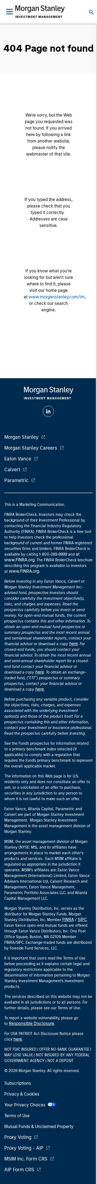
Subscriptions (17, 1083)
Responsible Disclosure (31, 1023)
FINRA (68, 919)
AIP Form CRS (19, 1170)
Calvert (12, 470)
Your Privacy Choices (26, 1104)
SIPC (82, 919)
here (73, 643)
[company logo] (40, 11)
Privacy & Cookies (21, 1094)
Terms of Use (17, 1115)
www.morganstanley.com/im (57, 296)
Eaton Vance (17, 459)
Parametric (16, 480)
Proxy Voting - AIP (23, 1148)
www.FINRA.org (24, 571)
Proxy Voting (17, 1137)
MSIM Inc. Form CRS (25, 1159)
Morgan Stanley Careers (30, 448)
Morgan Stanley (21, 437)
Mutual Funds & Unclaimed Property (39, 1126)
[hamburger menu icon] (9, 11)
